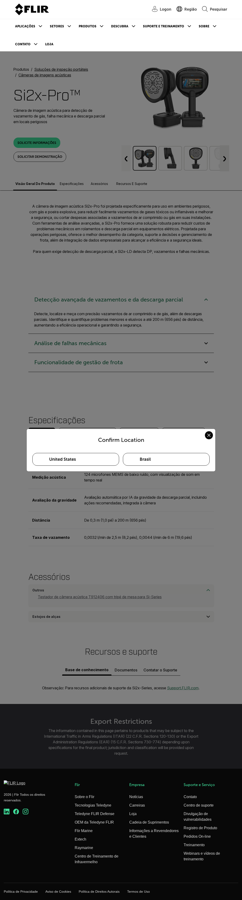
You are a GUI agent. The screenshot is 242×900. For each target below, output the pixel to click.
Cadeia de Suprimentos (149, 822)
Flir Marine (84, 831)
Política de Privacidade (21, 891)
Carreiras (137, 805)
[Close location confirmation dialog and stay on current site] (209, 435)
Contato (22, 44)
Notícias (136, 797)
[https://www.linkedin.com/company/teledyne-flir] (6, 812)
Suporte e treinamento (163, 26)
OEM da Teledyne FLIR (94, 822)
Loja (49, 44)
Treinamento (194, 845)
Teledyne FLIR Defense (94, 814)
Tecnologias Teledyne (93, 805)
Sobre (204, 26)
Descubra (119, 26)
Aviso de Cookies (58, 891)
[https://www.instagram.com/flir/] (25, 812)
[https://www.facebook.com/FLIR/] (16, 812)
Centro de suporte (199, 805)
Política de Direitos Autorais (99, 891)
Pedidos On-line (197, 836)
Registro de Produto (200, 828)
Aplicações (25, 26)
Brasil (145, 459)
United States (62, 459)
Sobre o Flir (84, 797)
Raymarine (84, 848)
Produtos (87, 26)
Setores (57, 26)
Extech (80, 839)
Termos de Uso (138, 891)
